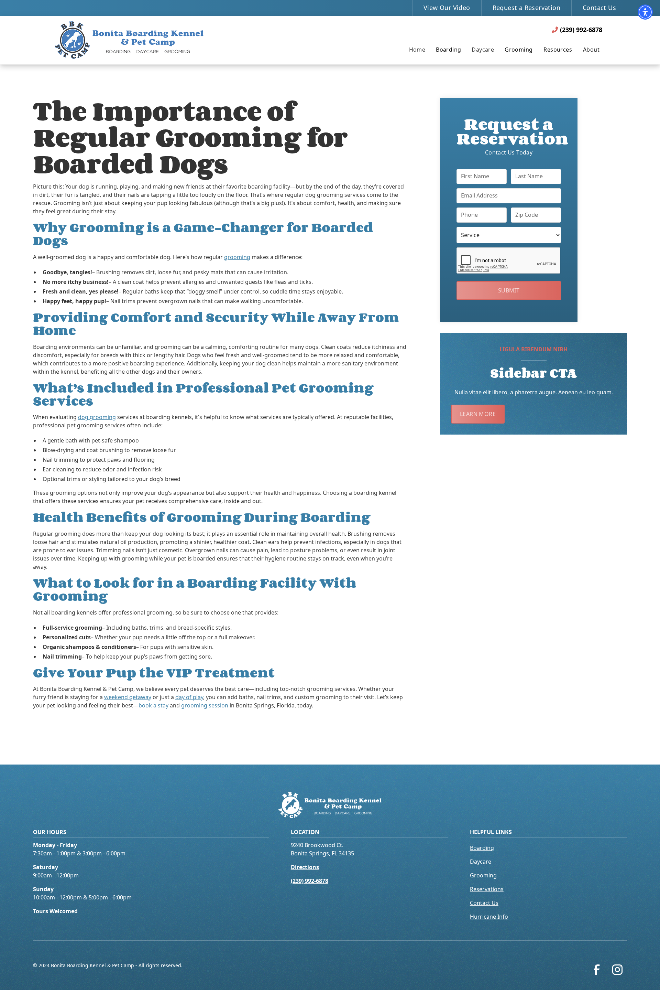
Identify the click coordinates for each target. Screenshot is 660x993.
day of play (189, 697)
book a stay (153, 705)
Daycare (480, 861)
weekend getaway (127, 697)
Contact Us (599, 7)
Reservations (487, 889)
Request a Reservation (526, 7)
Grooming (518, 49)
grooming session (204, 705)
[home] (129, 40)
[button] (645, 12)
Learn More (478, 413)
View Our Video (447, 7)
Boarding (448, 49)
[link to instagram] (618, 971)
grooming (237, 257)
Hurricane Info (489, 916)
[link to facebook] (598, 971)
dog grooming (97, 417)
